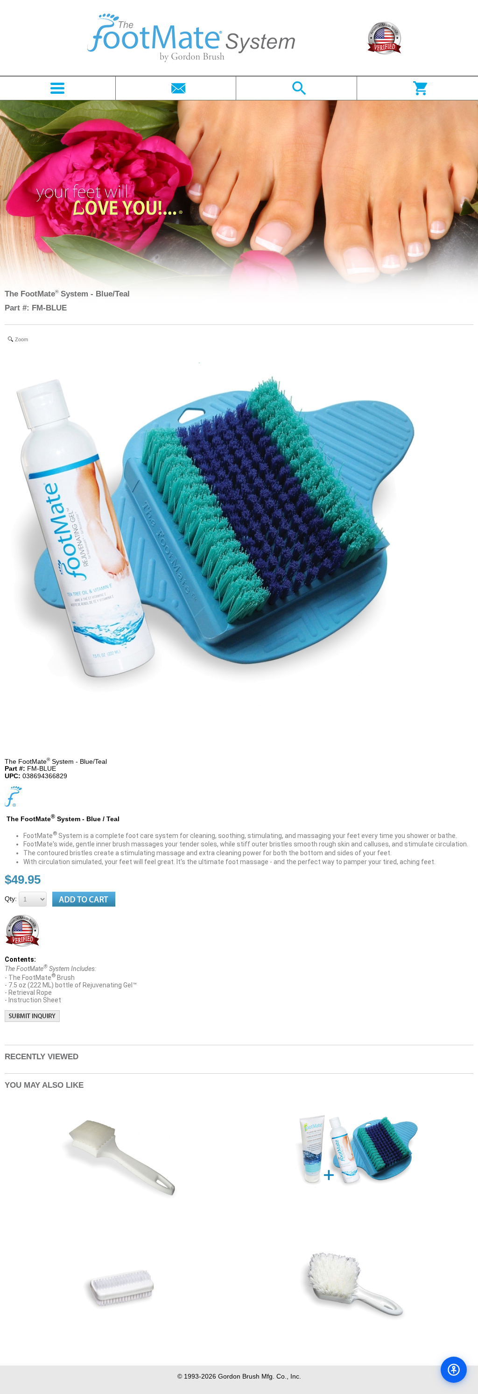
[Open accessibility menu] (454, 1370)
